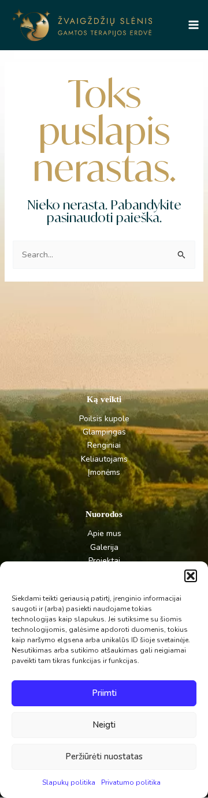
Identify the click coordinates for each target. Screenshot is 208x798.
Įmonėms (104, 472)
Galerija (104, 547)
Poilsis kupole (104, 418)
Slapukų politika (68, 782)
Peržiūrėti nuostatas (104, 756)
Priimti (104, 693)
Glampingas (104, 431)
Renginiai (104, 445)
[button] (190, 576)
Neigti (104, 724)
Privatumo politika (131, 782)
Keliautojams (104, 459)
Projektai (104, 560)
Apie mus (104, 533)
